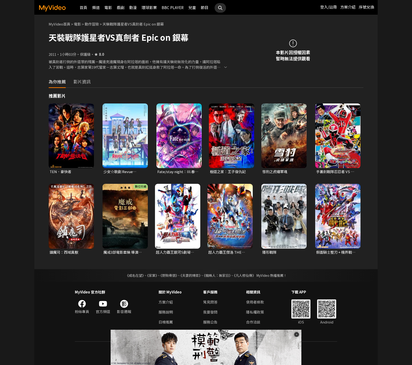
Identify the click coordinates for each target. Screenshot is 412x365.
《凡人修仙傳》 (245, 275)
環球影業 (149, 7)
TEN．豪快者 (60, 171)
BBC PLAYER (173, 7)
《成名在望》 (134, 275)
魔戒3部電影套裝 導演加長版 (122, 252)
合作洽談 (253, 321)
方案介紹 (347, 7)
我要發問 (210, 311)
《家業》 (152, 275)
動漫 (133, 7)
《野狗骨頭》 (168, 275)
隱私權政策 (255, 311)
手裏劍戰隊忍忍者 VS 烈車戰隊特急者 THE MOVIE (337, 171)
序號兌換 (366, 7)
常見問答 (210, 301)
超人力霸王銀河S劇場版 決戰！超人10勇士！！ (175, 252)
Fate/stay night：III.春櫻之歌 (177, 171)
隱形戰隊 (269, 252)
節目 (204, 7)
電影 (108, 7)
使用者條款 (255, 301)
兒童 (192, 7)
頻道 (96, 7)
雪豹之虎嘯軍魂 (274, 171)
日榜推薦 (166, 321)
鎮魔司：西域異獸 (64, 252)
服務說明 (166, 311)
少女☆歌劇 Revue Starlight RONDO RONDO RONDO (118, 171)
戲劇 (120, 7)
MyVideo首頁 (59, 23)
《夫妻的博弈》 (190, 275)
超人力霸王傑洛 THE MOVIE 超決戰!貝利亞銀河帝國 (227, 252)
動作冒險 (92, 23)
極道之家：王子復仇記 (228, 171)
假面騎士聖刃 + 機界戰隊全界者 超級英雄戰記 (335, 252)
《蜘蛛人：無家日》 (217, 275)
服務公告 (210, 321)
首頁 (83, 7)
